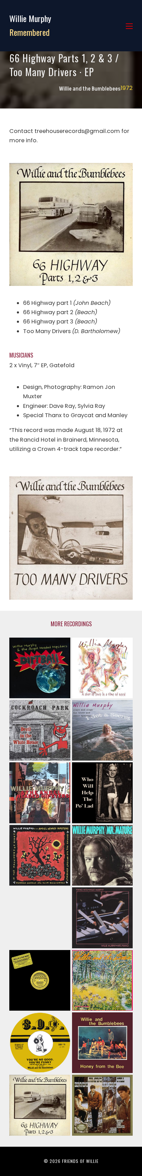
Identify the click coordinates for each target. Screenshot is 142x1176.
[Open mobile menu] (129, 26)
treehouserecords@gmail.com (77, 131)
